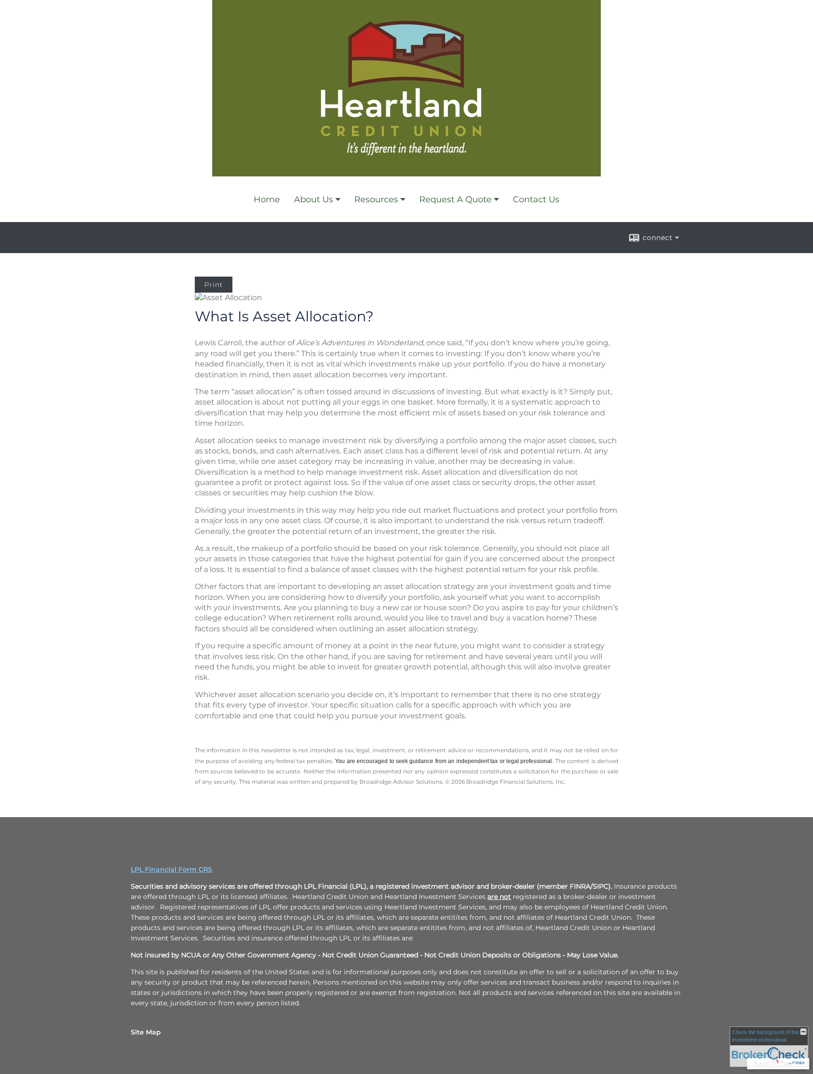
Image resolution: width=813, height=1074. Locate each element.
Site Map (146, 1032)
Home (267, 199)
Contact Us (536, 199)
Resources (376, 199)
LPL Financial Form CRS (171, 869)
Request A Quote (455, 199)
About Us (313, 199)
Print (213, 284)
